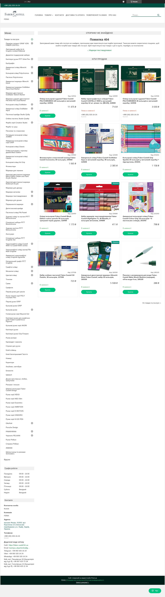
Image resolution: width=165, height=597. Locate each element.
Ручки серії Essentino (14, 403)
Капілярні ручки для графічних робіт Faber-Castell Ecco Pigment (18, 319)
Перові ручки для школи (15, 292)
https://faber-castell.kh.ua (18, 545)
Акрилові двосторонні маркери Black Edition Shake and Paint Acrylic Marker (18, 176)
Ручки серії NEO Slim (14, 399)
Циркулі (9, 375)
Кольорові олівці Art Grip (15, 162)
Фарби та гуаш (11, 127)
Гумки (8, 283)
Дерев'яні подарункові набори (18, 55)
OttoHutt (9, 423)
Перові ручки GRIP (13, 302)
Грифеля (9, 288)
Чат (156, 591)
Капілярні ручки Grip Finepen (17, 334)
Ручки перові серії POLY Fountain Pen (15, 296)
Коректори (10, 362)
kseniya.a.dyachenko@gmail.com (19, 548)
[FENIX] (14, 13)
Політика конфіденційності (94, 580)
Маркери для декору (14, 188)
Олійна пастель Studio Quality (17, 119)
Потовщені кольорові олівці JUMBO (16, 136)
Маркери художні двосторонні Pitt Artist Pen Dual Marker (17, 99)
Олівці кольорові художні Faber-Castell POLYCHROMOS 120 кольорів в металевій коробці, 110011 (57, 101)
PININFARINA (11, 431)
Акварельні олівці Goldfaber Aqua (17, 109)
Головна (39, 15)
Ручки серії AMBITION (14, 407)
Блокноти (9, 371)
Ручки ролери (11, 338)
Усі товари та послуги (150, 303)
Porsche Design (12, 427)
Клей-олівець (11, 350)
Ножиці (8, 358)
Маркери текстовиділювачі (16, 196)
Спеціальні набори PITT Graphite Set (15, 239)
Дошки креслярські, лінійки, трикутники (16, 380)
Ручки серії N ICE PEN (14, 419)
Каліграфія (10, 63)
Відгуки (7, 460)
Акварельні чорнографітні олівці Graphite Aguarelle (16, 256)
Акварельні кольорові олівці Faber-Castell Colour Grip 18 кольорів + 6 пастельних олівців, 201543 (138, 218)
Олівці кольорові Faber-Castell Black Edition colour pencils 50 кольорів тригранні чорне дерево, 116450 (55, 218)
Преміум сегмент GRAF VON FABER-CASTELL (17, 44)
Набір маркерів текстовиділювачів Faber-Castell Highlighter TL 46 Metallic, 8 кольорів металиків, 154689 (99, 218)
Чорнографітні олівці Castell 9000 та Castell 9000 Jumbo (17, 245)
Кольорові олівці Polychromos (17, 73)
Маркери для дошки (14, 200)
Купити (47, 116)
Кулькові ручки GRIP (14, 306)
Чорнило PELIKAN (13, 436)
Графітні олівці (11, 267)
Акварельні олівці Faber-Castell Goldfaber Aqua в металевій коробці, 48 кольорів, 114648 (99, 160)
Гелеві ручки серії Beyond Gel (17, 314)
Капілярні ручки (12, 330)
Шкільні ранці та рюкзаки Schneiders (15, 453)
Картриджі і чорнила (14, 342)
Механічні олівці (12, 271)
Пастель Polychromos (14, 77)
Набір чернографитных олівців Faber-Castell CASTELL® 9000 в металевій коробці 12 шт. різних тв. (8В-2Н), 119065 (98, 101)
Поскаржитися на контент (75, 580)
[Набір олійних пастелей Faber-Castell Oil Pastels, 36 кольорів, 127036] (58, 256)
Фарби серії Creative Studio (16, 123)
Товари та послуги (11, 39)
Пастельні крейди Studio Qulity (18, 114)
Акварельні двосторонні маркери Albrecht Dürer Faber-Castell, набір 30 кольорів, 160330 (99, 277)
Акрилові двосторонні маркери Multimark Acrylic (18, 183)
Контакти (59, 15)
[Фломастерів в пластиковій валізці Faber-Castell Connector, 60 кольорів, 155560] (58, 139)
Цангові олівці (11, 275)
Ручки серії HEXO (13, 395)
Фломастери (11, 166)
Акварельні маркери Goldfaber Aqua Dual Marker (18, 88)
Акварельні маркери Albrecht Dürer (17, 82)
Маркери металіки (13, 192)
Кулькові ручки (11, 310)
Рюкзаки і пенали (12, 385)
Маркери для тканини (14, 170)
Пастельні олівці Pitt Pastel (16, 212)
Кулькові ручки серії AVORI (16, 325)
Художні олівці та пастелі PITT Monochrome (18, 217)
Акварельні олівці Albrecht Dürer (16, 68)
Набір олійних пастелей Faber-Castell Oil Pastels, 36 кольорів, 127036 (57, 276)
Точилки (9, 279)
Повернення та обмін (96, 15)
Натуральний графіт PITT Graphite (16, 262)
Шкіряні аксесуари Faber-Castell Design (16, 389)
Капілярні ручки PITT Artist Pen (18, 59)
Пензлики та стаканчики (15, 131)
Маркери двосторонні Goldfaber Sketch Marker (15, 94)
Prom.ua (94, 578)
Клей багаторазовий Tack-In (17, 354)
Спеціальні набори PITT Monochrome (15, 223)
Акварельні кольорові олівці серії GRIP (17, 141)
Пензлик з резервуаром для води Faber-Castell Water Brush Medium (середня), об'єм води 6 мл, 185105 (140, 277)
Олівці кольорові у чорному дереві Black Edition (16, 151)
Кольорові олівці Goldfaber (16, 105)
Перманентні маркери (14, 204)
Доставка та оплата (75, 15)
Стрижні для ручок (13, 346)
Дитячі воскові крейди (14, 208)
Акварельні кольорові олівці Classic (17, 157)
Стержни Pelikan (12, 444)
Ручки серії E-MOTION (14, 411)
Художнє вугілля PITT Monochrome (14, 229)
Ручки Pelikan (11, 440)
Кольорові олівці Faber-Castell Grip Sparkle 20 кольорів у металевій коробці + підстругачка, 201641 (141, 160)
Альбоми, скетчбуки (13, 366)
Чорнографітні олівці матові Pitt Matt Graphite (18, 250)
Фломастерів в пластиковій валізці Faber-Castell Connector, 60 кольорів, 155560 (58, 159)
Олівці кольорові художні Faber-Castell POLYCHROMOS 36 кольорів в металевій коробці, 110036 (140, 101)
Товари (48, 15)
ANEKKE (9, 448)
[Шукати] (158, 15)
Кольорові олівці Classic (15, 147)
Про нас (112, 15)
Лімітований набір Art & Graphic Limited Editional (15, 50)
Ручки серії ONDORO (14, 415)
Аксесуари (10, 234)
